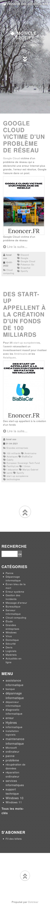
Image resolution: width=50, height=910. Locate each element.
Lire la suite (15, 246)
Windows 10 (14, 798)
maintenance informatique (15, 741)
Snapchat (25, 267)
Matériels (11, 654)
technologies (13, 479)
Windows (11, 632)
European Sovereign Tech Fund (23, 462)
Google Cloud (11, 158)
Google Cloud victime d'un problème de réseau (24, 136)
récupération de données (15, 766)
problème (12, 760)
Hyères (11, 722)
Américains (21, 353)
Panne (9, 573)
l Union (26, 466)
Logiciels (11, 651)
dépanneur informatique (13, 703)
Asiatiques (9, 357)
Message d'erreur (16, 602)
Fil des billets (25, 80)
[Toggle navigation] (45, 4)
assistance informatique (14, 682)
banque (10, 689)
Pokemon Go (27, 264)
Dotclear (33, 902)
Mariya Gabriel (30, 469)
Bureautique (13, 606)
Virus (9, 636)
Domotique (12, 640)
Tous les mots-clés (25, 43)
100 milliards (13, 453)
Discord (24, 254)
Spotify (24, 270)
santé (9, 472)
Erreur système (15, 591)
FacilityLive (12, 466)
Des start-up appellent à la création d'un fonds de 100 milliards (24, 314)
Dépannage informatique (13, 578)
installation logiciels (12, 732)
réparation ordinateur (12, 774)
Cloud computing (8, 271)
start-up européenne (25, 342)
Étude (9, 621)
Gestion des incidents (13, 597)
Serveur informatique (13, 612)
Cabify (9, 459)
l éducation (12, 469)
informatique (14, 727)
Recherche (14, 546)
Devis (9, 647)
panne (10, 756)
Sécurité (11, 643)
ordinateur (12, 751)
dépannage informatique (15, 695)
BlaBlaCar (27, 456)
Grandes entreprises (17, 447)
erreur (10, 718)
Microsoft (11, 747)
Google (24, 258)
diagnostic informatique (14, 712)
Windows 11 (14, 802)
